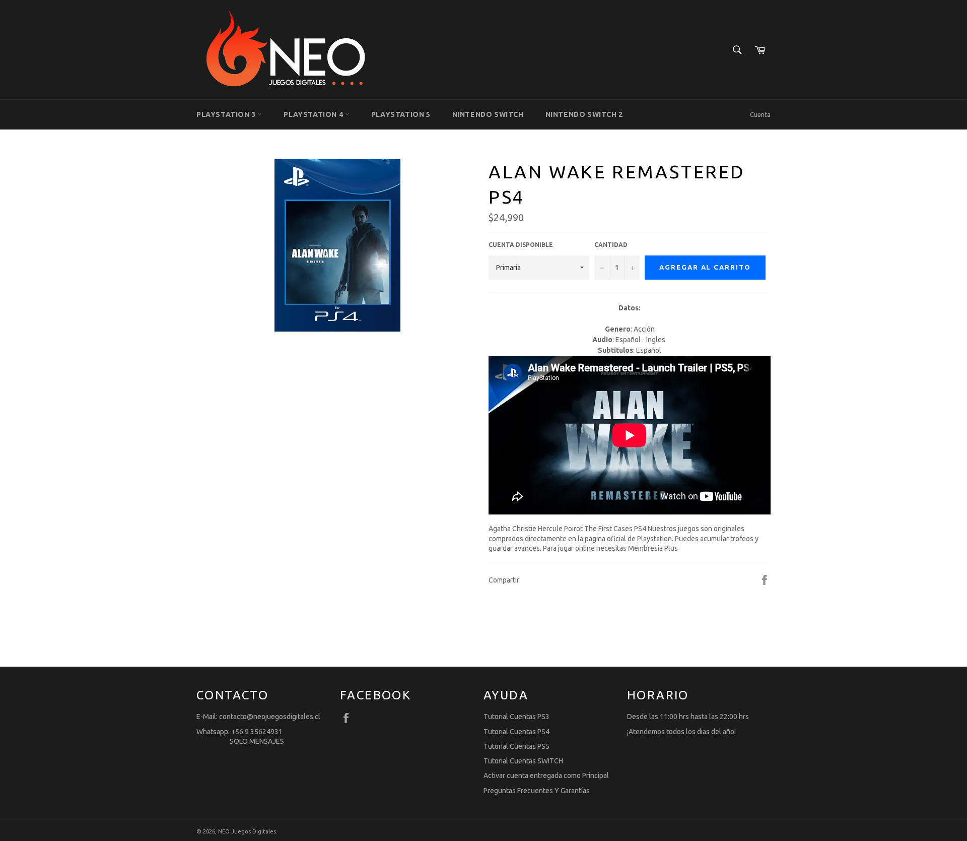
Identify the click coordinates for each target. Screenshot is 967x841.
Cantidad (611, 244)
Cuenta (760, 114)
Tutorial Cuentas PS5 (516, 746)
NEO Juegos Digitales (247, 831)
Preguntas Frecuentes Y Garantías (537, 791)
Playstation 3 (226, 114)
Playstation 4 (314, 114)
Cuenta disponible (521, 244)
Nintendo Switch (488, 114)
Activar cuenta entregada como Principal (546, 775)
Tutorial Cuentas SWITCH (523, 761)
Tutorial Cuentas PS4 (516, 732)
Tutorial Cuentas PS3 (516, 717)
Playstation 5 (401, 114)
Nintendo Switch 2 (584, 114)
